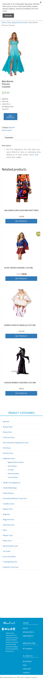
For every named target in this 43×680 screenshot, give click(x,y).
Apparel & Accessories (20, 22)
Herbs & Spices (8, 493)
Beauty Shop (7, 427)
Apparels (6, 421)
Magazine (6, 514)
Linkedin (8, 629)
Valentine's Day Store (10, 567)
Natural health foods (10, 546)
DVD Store (7, 448)
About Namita (27, 661)
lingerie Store (8, 509)
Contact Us (26, 673)
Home (4, 22)
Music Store (7, 541)
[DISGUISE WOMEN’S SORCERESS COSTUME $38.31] (21, 360)
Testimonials (27, 669)
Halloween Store (9, 458)
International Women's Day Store (15, 498)
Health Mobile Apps (10, 488)
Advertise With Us (28, 632)
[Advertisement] (21, 596)
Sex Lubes (7, 551)
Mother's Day (8, 535)
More (5, 530)
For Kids (11, 470)
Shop (9, 22)
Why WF (25, 628)
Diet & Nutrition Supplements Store (16, 443)
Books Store (7, 432)
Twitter (6, 629)
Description (9, 137)
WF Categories (27, 649)
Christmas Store (9, 437)
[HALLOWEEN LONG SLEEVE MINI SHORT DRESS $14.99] (21, 188)
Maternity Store (8, 525)
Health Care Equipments (12, 483)
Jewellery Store (8, 504)
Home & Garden (13, 473)
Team (24, 665)
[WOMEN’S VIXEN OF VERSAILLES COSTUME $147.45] (21, 303)
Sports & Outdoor (9, 556)
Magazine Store (8, 519)
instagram (14, 629)
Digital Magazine (28, 636)
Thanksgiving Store (10, 562)
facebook (3, 629)
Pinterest (11, 629)
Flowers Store (8, 453)
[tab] (9, 137)
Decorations (12, 466)
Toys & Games (13, 477)
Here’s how (33, 155)
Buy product (10, 116)
